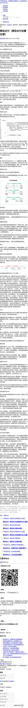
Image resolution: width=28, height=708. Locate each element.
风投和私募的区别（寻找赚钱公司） (12, 641)
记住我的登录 (5, 681)
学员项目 (5, 11)
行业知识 (5, 9)
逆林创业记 (6, 21)
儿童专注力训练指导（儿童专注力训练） (13, 651)
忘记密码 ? (12, 681)
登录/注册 (5, 18)
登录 (1, 562)
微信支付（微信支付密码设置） (13, 528)
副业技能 (5, 5)
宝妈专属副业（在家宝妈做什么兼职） (13, 643)
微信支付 (6, 515)
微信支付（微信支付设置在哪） (13, 541)
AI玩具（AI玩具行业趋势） (10, 646)
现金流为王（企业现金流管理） (13, 555)
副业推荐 (5, 7)
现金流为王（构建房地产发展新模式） (15, 548)
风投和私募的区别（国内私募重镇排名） (13, 644)
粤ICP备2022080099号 (5, 663)
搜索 (4, 15)
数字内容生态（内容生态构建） (11, 650)
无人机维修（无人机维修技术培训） (12, 657)
